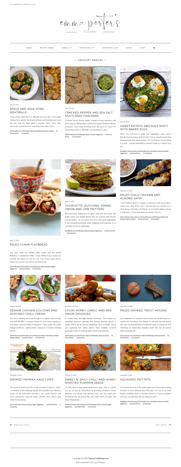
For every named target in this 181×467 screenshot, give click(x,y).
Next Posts (161, 425)
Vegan (53, 266)
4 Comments (135, 338)
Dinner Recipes (132, 151)
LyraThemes (100, 462)
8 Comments (155, 219)
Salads (56, 335)
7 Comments (25, 133)
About (66, 48)
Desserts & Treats (70, 404)
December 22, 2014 (126, 306)
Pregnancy (86, 48)
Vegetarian (99, 134)
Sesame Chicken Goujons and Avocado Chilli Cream (33, 312)
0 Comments (37, 269)
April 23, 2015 (124, 122)
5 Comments (80, 338)
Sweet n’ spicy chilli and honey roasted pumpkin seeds (90, 381)
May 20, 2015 (14, 105)
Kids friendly (14, 131)
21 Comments (147, 153)
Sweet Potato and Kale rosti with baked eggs (144, 128)
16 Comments (71, 233)
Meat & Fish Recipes (36, 131)
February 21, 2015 (126, 191)
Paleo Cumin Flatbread (29, 244)
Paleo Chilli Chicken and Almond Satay (140, 196)
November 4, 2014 (16, 375)
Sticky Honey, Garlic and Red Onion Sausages (88, 312)
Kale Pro (88, 462)
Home (29, 48)
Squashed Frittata (135, 379)
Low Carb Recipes (24, 131)
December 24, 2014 (71, 306)
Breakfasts (123, 151)
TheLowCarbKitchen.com (98, 458)
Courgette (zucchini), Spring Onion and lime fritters (88, 207)
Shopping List (110, 48)
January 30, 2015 (15, 306)
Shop (129, 48)
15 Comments (76, 137)
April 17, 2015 (14, 240)
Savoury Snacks (49, 131)
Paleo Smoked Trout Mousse (143, 310)
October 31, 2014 (70, 375)
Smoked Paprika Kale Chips (32, 379)
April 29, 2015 (69, 108)
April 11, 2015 (69, 201)
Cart (142, 48)
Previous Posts (22, 425)
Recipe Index (47, 48)
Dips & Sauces (135, 217)
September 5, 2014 (126, 375)
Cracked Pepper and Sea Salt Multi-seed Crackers (89, 114)
